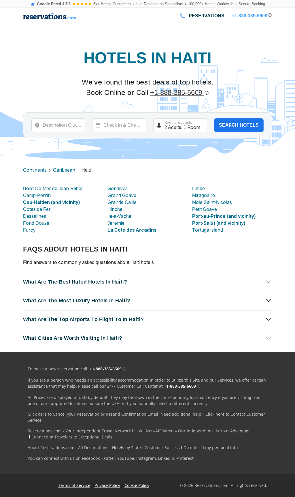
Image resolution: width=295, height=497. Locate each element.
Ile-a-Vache (119, 216)
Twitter (108, 458)
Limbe (198, 188)
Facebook (91, 458)
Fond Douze (36, 223)
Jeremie (115, 223)
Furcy (29, 230)
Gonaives (117, 188)
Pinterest (185, 458)
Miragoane (203, 195)
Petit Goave (204, 209)
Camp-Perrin (37, 195)
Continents (35, 170)
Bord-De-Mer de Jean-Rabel (52, 188)
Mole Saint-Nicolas (212, 202)
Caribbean (64, 170)
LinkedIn (166, 458)
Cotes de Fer (37, 209)
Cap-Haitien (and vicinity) (51, 202)
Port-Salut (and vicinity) (218, 223)
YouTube (125, 458)
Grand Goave (121, 195)
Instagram (146, 458)
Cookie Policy (136, 485)
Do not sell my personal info (211, 447)
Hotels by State (126, 447)
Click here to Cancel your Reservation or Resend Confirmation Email (93, 414)
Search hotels (239, 125)
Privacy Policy (107, 485)
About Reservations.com (51, 447)
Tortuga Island (207, 230)
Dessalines (34, 216)
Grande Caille (122, 202)
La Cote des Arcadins (131, 230)
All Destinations (93, 447)
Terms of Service (74, 485)
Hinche (114, 209)
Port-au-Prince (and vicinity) (224, 216)
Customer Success (162, 447)
